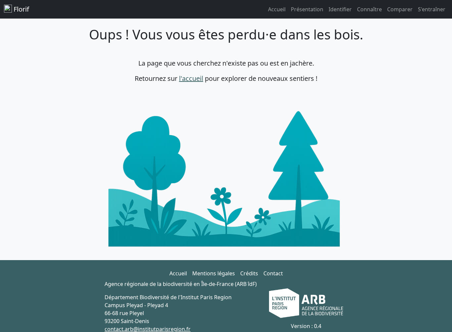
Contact (273, 273)
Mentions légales (213, 273)
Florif (20, 9)
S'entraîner (431, 9)
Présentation (307, 9)
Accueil (277, 9)
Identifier (340, 9)
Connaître (369, 9)
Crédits (249, 273)
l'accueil (191, 78)
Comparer (400, 9)
